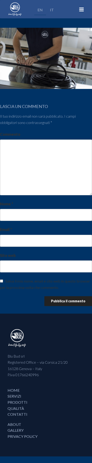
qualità (16, 408)
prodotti (17, 402)
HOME (14, 390)
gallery (16, 430)
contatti (17, 414)
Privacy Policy (23, 436)
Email (6, 229)
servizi (14, 396)
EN (40, 10)
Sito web (8, 255)
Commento (10, 134)
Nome (6, 204)
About (14, 424)
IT (52, 10)
